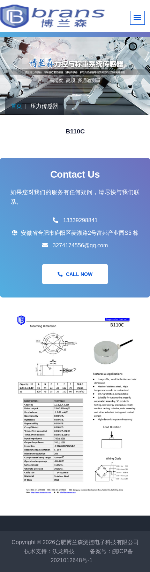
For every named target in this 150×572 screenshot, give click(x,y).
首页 (16, 106)
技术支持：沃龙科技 (49, 551)
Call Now (79, 274)
